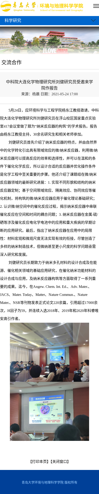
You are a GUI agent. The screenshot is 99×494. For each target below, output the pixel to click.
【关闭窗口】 (60, 462)
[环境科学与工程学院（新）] (42, 7)
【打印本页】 (39, 462)
